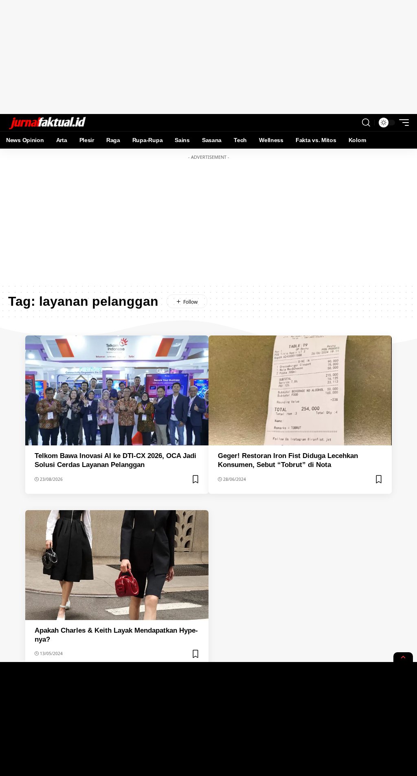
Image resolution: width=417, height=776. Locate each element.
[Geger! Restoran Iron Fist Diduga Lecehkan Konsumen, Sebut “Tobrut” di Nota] (300, 390)
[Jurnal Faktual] (47, 122)
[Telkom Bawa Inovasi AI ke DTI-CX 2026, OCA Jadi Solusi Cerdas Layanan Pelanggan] (116, 390)
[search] (366, 122)
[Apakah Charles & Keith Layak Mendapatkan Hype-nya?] (116, 565)
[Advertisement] (208, 57)
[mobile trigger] (402, 122)
